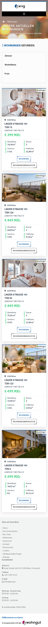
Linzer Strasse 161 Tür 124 (16, 211)
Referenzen (7, 537)
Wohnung (24, 159)
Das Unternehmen (10, 531)
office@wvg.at (10, 582)
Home (5, 528)
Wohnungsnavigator (24, 165)
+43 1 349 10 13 (10, 575)
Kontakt (6, 544)
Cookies (6, 550)
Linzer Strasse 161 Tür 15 (16, 125)
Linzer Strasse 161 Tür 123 (16, 382)
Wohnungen (12, 21)
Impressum (7, 541)
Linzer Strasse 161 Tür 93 (16, 296)
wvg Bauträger (24, 6)
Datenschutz (8, 547)
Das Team (7, 534)
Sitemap (6, 557)
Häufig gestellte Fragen (12, 554)
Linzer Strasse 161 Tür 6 (16, 467)
